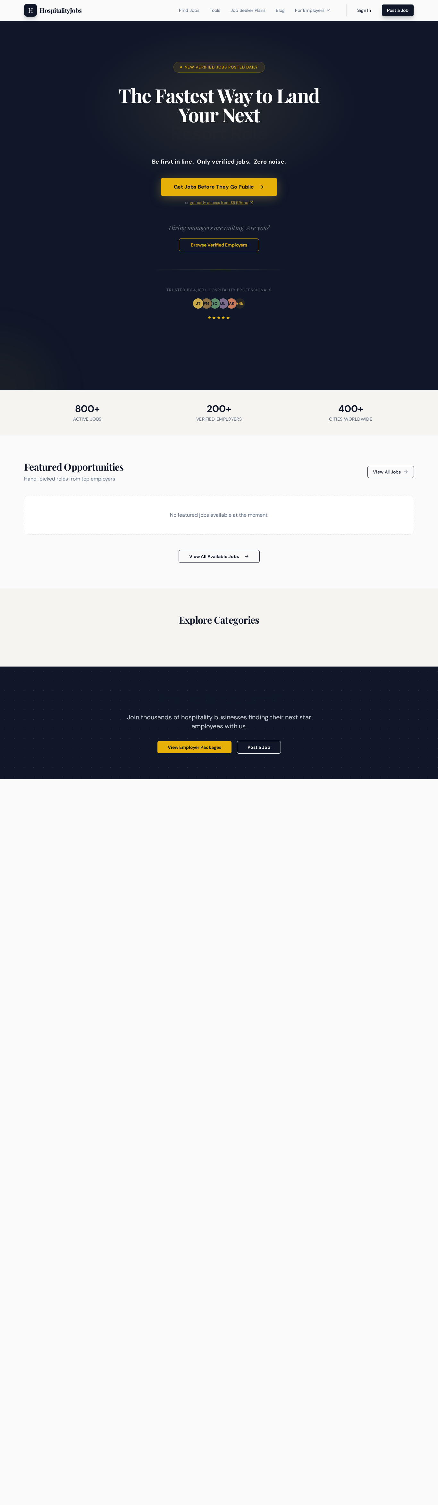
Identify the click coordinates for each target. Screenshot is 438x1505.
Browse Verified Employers (219, 245)
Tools (215, 10)
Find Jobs (189, 10)
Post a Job (398, 10)
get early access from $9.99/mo (219, 202)
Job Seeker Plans (248, 10)
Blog (280, 10)
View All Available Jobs (214, 556)
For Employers (309, 10)
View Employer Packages (194, 747)
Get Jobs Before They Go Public (214, 186)
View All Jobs (387, 472)
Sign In (364, 10)
